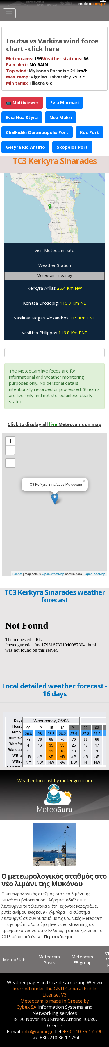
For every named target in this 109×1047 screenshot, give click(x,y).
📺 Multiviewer (22, 102)
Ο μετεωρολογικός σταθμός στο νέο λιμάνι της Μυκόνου (54, 879)
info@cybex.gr (37, 1031)
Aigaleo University (51, 77)
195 (24, 58)
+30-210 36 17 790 (83, 1031)
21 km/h (46, 71)
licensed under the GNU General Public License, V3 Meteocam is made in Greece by (54, 994)
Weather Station (54, 265)
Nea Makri (60, 117)
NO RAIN (27, 64)
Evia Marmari (64, 102)
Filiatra (37, 83)
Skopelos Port (72, 147)
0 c (29, 83)
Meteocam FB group (82, 959)
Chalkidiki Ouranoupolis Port (37, 132)
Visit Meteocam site (54, 250)
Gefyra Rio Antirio (25, 147)
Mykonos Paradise (49, 71)
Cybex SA (26, 1007)
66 (65, 58)
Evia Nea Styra (22, 117)
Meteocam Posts (49, 959)
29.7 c (45, 77)
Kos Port (89, 132)
